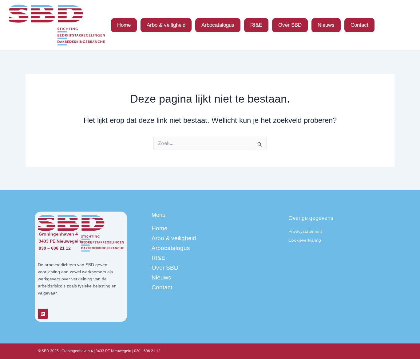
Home (124, 25)
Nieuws (326, 25)
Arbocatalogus (217, 25)
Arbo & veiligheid (166, 25)
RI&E (256, 25)
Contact (359, 25)
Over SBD (290, 25)
